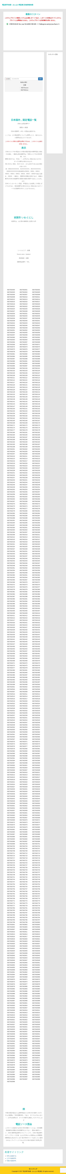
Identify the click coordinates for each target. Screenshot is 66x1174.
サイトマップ (33, 1169)
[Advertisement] (33, 37)
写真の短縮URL (11, 1160)
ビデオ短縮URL (11, 1158)
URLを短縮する (11, 1156)
